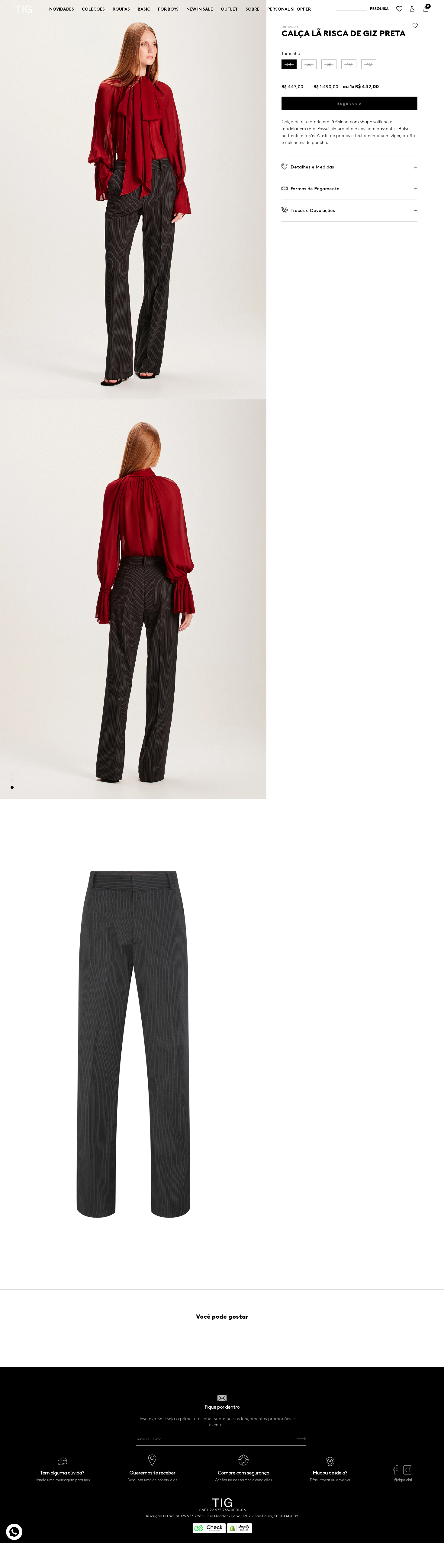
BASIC (144, 9)
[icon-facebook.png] (395, 1473)
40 (349, 64)
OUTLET (229, 9)
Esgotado (349, 103)
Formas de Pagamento (315, 188)
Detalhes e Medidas (312, 167)
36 (309, 64)
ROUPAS (121, 9)
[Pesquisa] (362, 9)
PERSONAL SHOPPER (289, 9)
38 (329, 64)
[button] (415, 27)
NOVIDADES (61, 9)
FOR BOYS (168, 9)
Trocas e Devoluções (313, 210)
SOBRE (252, 9)
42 (369, 64)
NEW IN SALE (199, 9)
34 (289, 64)
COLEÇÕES (93, 9)
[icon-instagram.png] (407, 1473)
